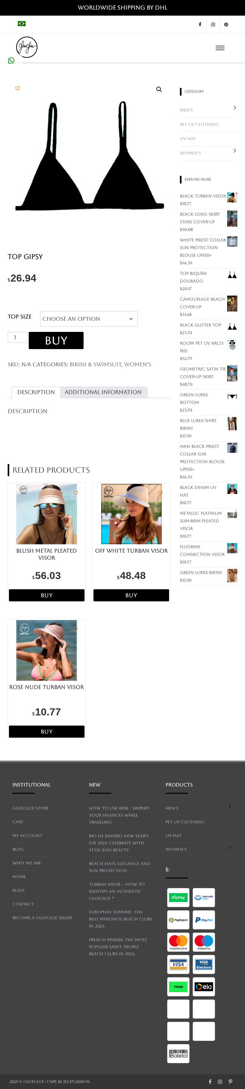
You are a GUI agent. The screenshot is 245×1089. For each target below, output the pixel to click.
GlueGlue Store (30, 808)
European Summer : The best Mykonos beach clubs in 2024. (120, 919)
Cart (17, 822)
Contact (23, 904)
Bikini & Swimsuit (95, 364)
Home (19, 876)
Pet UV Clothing (199, 124)
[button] (159, 89)
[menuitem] (21, 24)
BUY (56, 340)
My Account (27, 835)
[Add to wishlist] (18, 88)
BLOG (18, 849)
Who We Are (26, 863)
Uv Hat (188, 138)
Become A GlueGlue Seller (42, 917)
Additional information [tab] (103, 392)
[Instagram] (213, 25)
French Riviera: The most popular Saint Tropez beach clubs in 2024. (118, 946)
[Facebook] (200, 25)
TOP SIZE (20, 316)
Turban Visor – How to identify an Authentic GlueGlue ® (117, 891)
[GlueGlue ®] (26, 59)
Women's (137, 364)
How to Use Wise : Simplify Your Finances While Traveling (119, 815)
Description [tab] (36, 392)
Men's (186, 110)
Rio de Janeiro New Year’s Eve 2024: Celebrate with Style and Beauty (118, 843)
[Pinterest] (226, 25)
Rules (18, 890)
